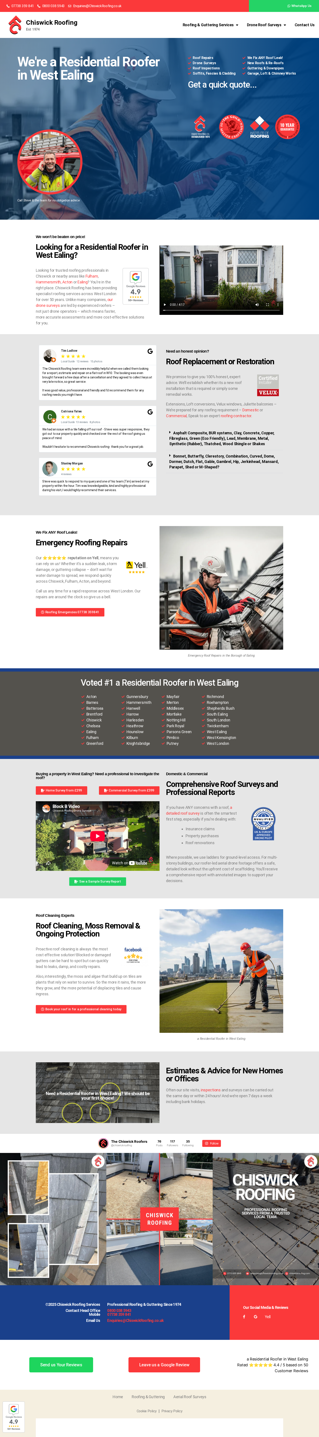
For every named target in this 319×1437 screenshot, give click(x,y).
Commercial (176, 416)
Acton (67, 282)
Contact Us (305, 25)
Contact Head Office (83, 1310)
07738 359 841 (119, 1314)
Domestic (250, 410)
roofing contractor (236, 416)
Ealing (82, 282)
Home (118, 1396)
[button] (224, 438)
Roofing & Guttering (148, 1396)
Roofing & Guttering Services (208, 25)
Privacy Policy (171, 1411)
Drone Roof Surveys (264, 25)
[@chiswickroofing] (103, 1143)
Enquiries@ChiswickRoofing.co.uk (135, 1320)
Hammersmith (48, 282)
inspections (211, 1090)
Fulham (92, 276)
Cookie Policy (147, 1411)
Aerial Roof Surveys (189, 1396)
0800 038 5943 (119, 1310)
